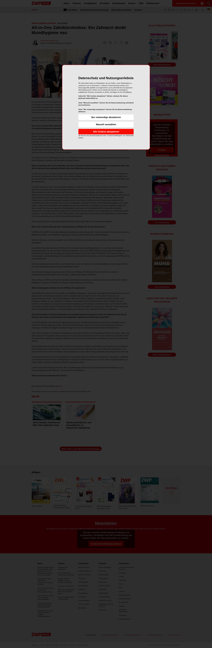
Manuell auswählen (106, 124)
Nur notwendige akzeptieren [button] (106, 117)
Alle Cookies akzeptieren (106, 131)
